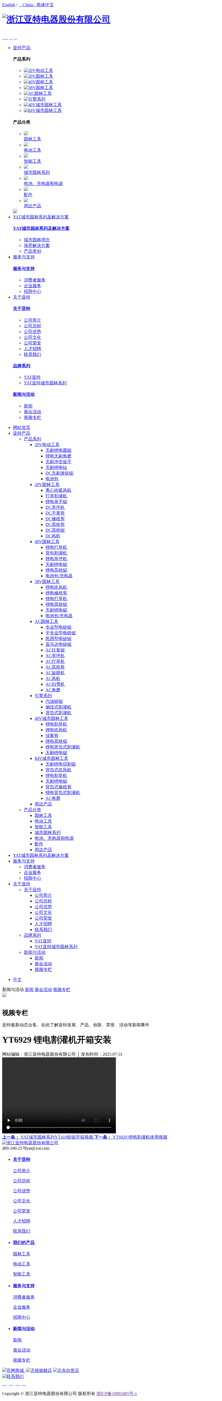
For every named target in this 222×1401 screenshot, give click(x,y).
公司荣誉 (32, 343)
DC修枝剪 (55, 518)
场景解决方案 (37, 245)
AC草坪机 (55, 655)
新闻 (28, 406)
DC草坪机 (55, 507)
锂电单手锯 (56, 501)
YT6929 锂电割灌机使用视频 (130, 1137)
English (8, 4)
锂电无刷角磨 (58, 456)
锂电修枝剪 (56, 593)
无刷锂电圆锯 (58, 450)
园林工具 (32, 139)
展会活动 (32, 411)
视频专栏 (32, 417)
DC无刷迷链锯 (59, 473)
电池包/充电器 (59, 575)
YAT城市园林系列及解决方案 (41, 217)
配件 (28, 194)
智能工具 (32, 161)
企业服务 (32, 285)
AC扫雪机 (55, 684)
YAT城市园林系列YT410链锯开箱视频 (48, 1137)
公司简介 (32, 320)
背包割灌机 (56, 553)
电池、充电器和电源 (43, 183)
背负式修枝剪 (58, 787)
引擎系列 (43, 695)
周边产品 (32, 205)
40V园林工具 (47, 541)
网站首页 (21, 427)
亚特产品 (21, 47)
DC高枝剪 (55, 524)
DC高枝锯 (55, 530)
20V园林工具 (47, 484)
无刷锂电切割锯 (60, 764)
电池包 (51, 479)
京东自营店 (68, 1370)
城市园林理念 (37, 239)
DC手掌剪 (55, 513)
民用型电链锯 (58, 638)
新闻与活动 (24, 394)
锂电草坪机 (56, 558)
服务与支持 (24, 257)
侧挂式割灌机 (58, 707)
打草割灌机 (56, 496)
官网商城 (15, 1370)
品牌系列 (21, 365)
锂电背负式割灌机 (62, 747)
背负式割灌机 (58, 712)
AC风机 (52, 678)
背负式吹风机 (58, 769)
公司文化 (32, 337)
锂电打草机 (56, 547)
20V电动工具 (47, 444)
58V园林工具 (47, 581)
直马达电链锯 (58, 644)
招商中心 (32, 291)
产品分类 (32, 809)
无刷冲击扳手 (58, 461)
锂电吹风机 (56, 587)
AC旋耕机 (55, 672)
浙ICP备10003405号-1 (116, 1393)
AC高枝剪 (55, 667)
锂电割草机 (56, 724)
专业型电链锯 (58, 627)
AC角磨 (52, 690)
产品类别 (32, 251)
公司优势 (32, 331)
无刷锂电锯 (56, 564)
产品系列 (32, 439)
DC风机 (52, 536)
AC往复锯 (55, 650)
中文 (17, 979)
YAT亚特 (32, 377)
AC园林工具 (46, 621)
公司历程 (32, 326)
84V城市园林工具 (51, 758)
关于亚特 (21, 297)
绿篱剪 (51, 735)
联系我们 (32, 354)
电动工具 (32, 150)
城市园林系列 (37, 172)
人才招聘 (32, 348)
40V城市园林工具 (51, 718)
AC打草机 (55, 661)
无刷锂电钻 (56, 467)
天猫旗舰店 (41, 1370)
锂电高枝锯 (56, 570)
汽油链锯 (54, 701)
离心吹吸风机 (58, 490)
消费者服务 (34, 280)
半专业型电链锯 (60, 633)
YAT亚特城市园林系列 (45, 383)
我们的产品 (24, 1242)
